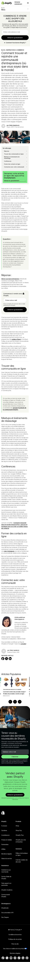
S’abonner (15, 756)
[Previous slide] (10, 702)
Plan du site (15, 944)
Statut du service (6, 858)
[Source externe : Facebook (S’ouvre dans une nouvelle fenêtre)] (3, 958)
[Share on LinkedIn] (10, 658)
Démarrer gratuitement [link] (15, 37)
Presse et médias (6, 840)
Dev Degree (5, 917)
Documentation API (7, 912)
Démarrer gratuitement (15, 795)
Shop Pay (19, 830)
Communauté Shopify (5, 895)
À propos (4, 826)
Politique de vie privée (15, 939)
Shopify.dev (5, 908)
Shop (17, 826)
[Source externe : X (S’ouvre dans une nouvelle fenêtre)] (7, 958)
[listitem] (15, 687)
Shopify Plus (20, 835)
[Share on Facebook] (2, 658)
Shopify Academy (6, 890)
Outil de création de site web (22, 861)
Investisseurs (5, 835)
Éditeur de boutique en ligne (22, 854)
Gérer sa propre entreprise (10, 279)
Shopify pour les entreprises (21, 841)
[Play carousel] (15, 702)
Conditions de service (15, 934)
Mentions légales (6, 854)
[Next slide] (20, 702)
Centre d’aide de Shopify (6, 877)
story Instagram (9, 551)
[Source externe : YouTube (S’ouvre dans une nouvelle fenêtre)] (11, 958)
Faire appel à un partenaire (6, 884)
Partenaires (4, 844)
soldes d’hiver (16, 339)
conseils (23, 644)
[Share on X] (6, 658)
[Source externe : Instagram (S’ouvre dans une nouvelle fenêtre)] (15, 958)
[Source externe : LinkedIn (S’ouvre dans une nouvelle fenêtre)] (23, 958)
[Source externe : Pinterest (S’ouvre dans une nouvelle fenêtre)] (27, 958)
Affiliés (3, 849)
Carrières (4, 830)
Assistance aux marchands (6, 871)
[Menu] (28, 3)
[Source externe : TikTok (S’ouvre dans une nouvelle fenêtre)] (19, 958)
